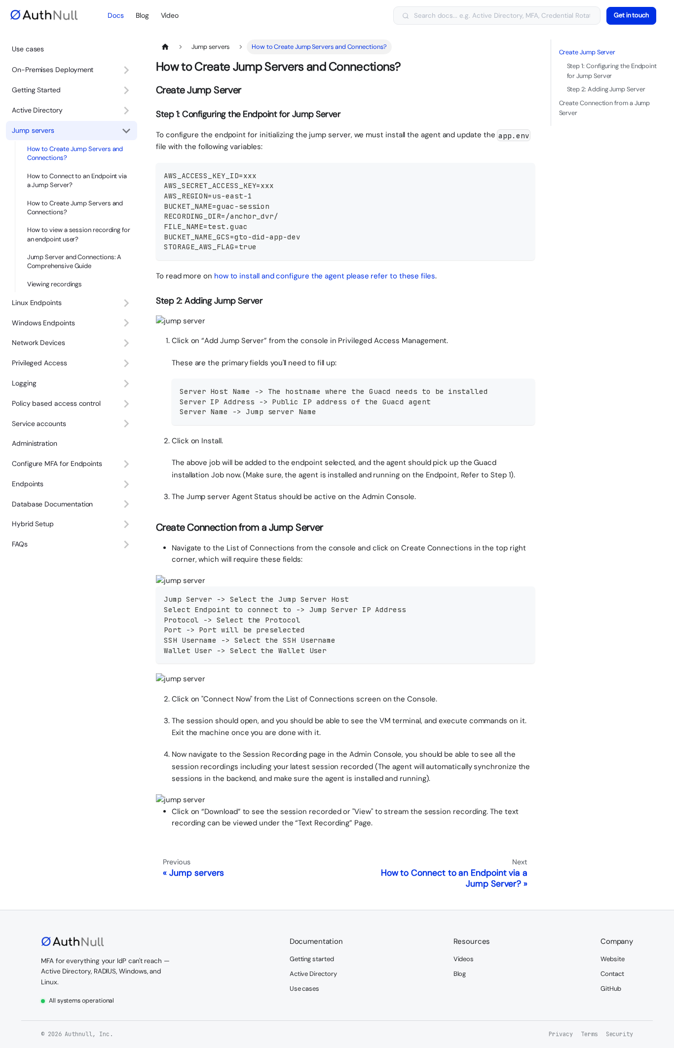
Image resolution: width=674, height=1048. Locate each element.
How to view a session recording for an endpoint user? (78, 234)
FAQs (20, 544)
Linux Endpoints (37, 302)
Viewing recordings (54, 284)
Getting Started (36, 89)
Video (170, 15)
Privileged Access (39, 362)
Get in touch (631, 15)
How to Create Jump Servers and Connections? (75, 153)
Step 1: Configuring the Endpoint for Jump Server (612, 71)
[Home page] (165, 46)
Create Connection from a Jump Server (604, 108)
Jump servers (33, 130)
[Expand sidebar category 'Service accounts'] (126, 423)
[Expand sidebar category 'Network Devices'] (126, 343)
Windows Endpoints (43, 322)
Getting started (312, 959)
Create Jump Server (587, 52)
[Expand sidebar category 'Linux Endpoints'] (126, 302)
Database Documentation (52, 504)
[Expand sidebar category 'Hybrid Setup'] (126, 524)
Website (612, 959)
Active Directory (37, 110)
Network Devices (38, 342)
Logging (24, 383)
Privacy (560, 1034)
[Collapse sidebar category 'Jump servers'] (126, 130)
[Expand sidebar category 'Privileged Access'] (126, 363)
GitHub (610, 988)
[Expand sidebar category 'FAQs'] (126, 544)
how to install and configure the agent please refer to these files (324, 276)
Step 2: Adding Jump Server (606, 89)
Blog (142, 15)
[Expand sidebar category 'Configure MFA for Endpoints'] (126, 463)
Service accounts (39, 423)
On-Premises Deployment (52, 69)
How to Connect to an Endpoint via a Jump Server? (77, 180)
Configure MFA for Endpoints (57, 463)
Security (619, 1034)
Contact (612, 974)
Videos (463, 959)
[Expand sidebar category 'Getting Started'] (126, 90)
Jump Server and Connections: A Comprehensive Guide (74, 261)
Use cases (28, 48)
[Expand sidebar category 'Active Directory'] (126, 110)
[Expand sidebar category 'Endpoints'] (126, 484)
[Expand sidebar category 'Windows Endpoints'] (126, 323)
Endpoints (27, 483)
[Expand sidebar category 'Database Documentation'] (126, 504)
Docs (116, 15)
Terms (589, 1034)
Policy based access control (56, 403)
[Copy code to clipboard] (523, 175)
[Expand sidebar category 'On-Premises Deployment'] (126, 70)
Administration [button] (34, 443)
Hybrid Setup (33, 523)
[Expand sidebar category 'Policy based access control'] (126, 403)
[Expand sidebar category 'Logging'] (126, 383)
